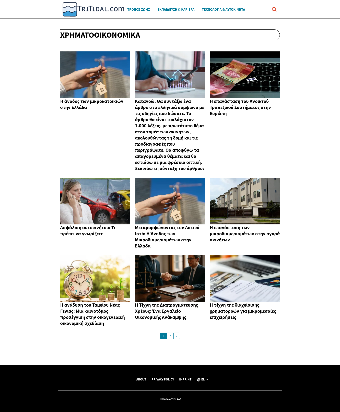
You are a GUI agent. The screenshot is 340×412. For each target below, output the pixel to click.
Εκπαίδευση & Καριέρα (175, 9)
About (141, 379)
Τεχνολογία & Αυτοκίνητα (223, 9)
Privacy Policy (163, 379)
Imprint (185, 379)
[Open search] (274, 9)
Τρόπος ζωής (138, 9)
